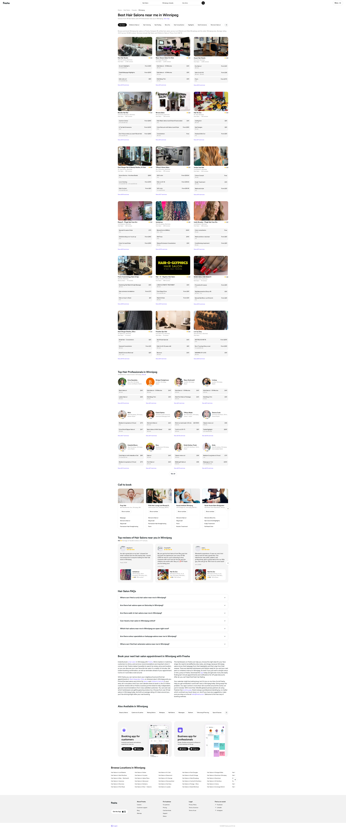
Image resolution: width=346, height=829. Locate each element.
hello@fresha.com (198, 694)
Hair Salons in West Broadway (190, 778)
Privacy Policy (193, 804)
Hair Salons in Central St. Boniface (191, 781)
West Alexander (134, 679)
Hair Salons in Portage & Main (215, 772)
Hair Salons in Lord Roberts (118, 772)
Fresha (150, 662)
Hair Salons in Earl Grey (165, 784)
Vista (142, 679)
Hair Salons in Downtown (214, 778)
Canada (134, 10)
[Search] (203, 3)
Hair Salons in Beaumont (165, 775)
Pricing (165, 807)
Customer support (142, 807)
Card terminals (167, 810)
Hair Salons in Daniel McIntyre (190, 787)
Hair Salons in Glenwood (141, 781)
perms (146, 681)
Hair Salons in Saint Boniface (119, 775)
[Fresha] (6, 3)
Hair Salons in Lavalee (165, 787)
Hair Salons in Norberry (141, 784)
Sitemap (139, 813)
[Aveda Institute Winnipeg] (187, 509)
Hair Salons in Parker (140, 772)
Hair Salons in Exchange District (216, 787)
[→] (228, 509)
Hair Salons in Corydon (141, 775)
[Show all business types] (226, 712)
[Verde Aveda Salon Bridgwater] (215, 509)
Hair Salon (127, 10)
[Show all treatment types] (226, 24)
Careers (139, 804)
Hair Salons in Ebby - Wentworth (120, 778)
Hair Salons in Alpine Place (142, 778)
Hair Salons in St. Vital (164, 772)
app (202, 672)
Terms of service (193, 807)
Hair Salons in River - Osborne (143, 787)
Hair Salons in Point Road (118, 787)
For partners (166, 804)
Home (120, 10)
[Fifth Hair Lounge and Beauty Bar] (159, 509)
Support (165, 813)
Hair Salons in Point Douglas (190, 772)
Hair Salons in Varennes (117, 781)
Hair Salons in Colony (213, 784)
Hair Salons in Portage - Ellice (190, 784)
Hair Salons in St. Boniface (214, 781)
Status (165, 816)
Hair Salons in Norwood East (166, 781)
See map (166, 18)
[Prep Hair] (131, 509)
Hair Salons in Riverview (117, 784)
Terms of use (192, 810)
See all (173, 473)
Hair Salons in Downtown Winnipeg (216, 775)
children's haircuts (157, 681)
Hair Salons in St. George (165, 778)
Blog (138, 810)
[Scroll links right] (235, 779)
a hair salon (132, 662)
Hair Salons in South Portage (190, 775)
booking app (187, 690)
